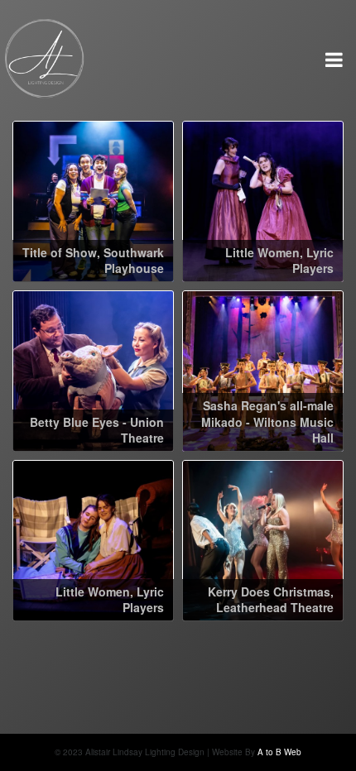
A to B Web (279, 752)
